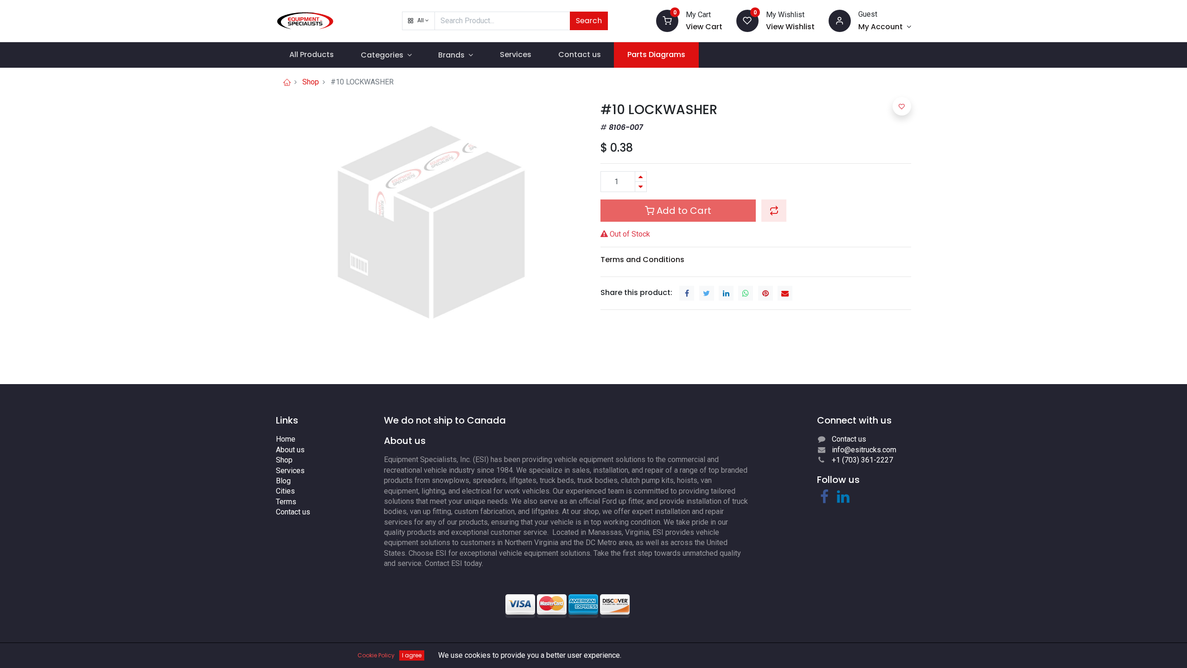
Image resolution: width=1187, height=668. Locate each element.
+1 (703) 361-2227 (862, 460)
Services (290, 470)
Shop (310, 81)
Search (589, 20)
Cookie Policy (376, 655)
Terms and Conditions (642, 259)
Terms (286, 501)
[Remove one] (640, 187)
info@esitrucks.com (864, 449)
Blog (283, 480)
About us (290, 449)
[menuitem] (311, 54)
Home (285, 439)
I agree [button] (411, 655)
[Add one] (640, 176)
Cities (285, 491)
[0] (667, 20)
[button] (418, 21)
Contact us (293, 511)
